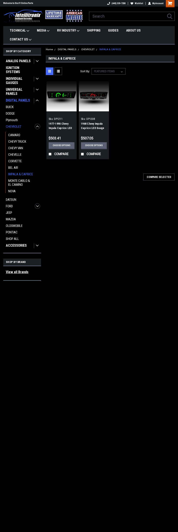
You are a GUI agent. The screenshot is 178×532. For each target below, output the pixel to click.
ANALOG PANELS (18, 61)
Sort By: (85, 71)
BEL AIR (13, 168)
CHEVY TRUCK (17, 142)
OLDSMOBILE (14, 226)
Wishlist (139, 3)
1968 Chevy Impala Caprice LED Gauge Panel (92, 128)
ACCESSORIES (16, 245)
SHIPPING (94, 30)
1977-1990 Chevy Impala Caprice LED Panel (60, 128)
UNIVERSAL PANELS (14, 91)
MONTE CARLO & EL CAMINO (19, 183)
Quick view (61, 108)
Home (49, 49)
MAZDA (11, 219)
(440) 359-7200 (118, 3)
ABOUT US (133, 30)
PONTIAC (12, 232)
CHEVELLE (14, 155)
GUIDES (113, 30)
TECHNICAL (18, 30)
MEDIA (42, 30)
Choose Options (61, 145)
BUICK (10, 107)
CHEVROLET (13, 127)
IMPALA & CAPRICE (20, 174)
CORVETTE (15, 161)
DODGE (10, 113)
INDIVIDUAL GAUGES (14, 81)
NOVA (12, 191)
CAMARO (14, 135)
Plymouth (12, 120)
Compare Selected (159, 177)
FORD (9, 206)
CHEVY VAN (15, 148)
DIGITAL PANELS (18, 100)
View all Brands (17, 272)
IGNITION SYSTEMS (13, 70)
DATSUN (11, 200)
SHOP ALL (12, 239)
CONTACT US (19, 39)
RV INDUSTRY (67, 30)
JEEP (9, 213)
